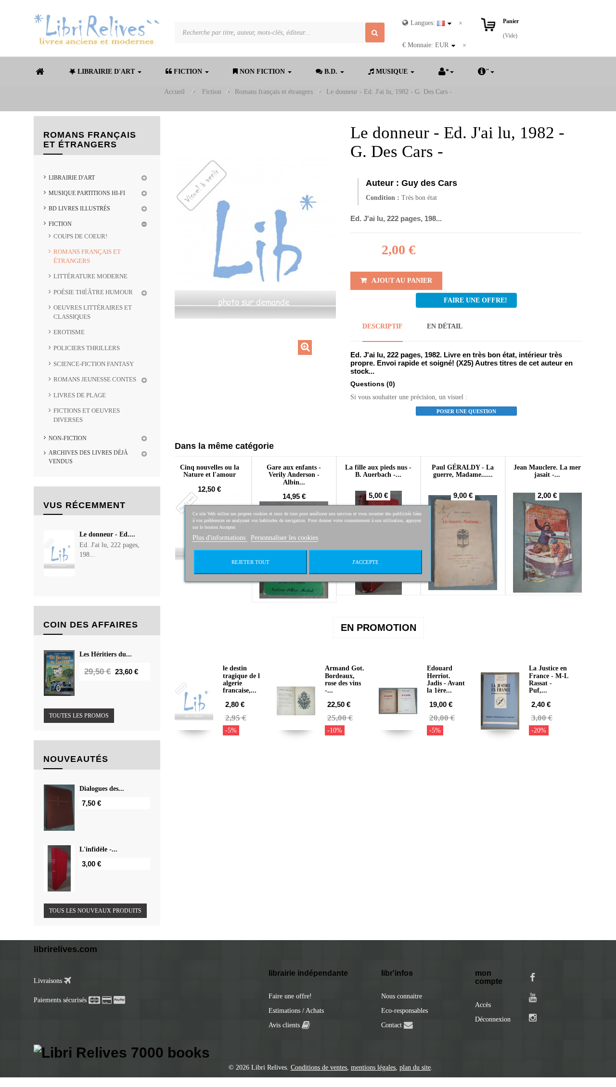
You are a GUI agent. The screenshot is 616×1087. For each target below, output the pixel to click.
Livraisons (49, 980)
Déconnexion (493, 1019)
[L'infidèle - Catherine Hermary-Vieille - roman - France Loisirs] (59, 868)
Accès (483, 1004)
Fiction (60, 224)
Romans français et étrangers (87, 256)
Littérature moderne (90, 276)
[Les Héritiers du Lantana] (59, 673)
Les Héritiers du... (105, 654)
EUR (425, 45)
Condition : (382, 197)
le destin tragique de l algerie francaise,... (241, 679)
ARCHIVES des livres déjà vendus (88, 456)
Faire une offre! (290, 996)
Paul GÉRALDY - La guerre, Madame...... (463, 471)
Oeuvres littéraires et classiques (92, 312)
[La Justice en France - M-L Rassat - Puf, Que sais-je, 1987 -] (500, 701)
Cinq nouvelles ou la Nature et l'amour (209, 471)
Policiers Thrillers (86, 348)
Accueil (174, 91)
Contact (391, 1025)
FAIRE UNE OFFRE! (475, 300)
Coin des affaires (90, 624)
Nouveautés (75, 759)
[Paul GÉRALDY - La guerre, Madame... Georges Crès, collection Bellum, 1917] (463, 543)
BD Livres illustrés (79, 208)
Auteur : (382, 183)
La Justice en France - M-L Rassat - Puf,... (548, 679)
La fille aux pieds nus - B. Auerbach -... (378, 471)
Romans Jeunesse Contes (94, 379)
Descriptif (382, 326)
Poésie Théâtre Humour (93, 292)
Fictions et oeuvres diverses (86, 415)
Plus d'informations (219, 537)
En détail (444, 326)
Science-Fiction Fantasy (93, 363)
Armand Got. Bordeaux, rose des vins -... (344, 679)
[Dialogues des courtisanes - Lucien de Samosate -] (59, 808)
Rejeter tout (250, 562)
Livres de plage (79, 395)
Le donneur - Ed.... (107, 534)
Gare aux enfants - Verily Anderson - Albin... (294, 475)
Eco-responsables (404, 1010)
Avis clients (285, 1025)
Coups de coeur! (80, 236)
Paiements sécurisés (60, 1000)
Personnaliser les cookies (284, 537)
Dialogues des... (101, 788)
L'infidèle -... (98, 849)
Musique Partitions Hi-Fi (87, 193)
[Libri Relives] (97, 29)
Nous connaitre (401, 996)
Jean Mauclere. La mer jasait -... (547, 471)
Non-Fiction (68, 438)
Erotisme (69, 332)
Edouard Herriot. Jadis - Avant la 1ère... (446, 679)
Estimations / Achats (296, 1010)
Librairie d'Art (72, 177)
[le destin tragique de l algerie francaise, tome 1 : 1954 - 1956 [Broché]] (194, 701)
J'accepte (365, 562)
